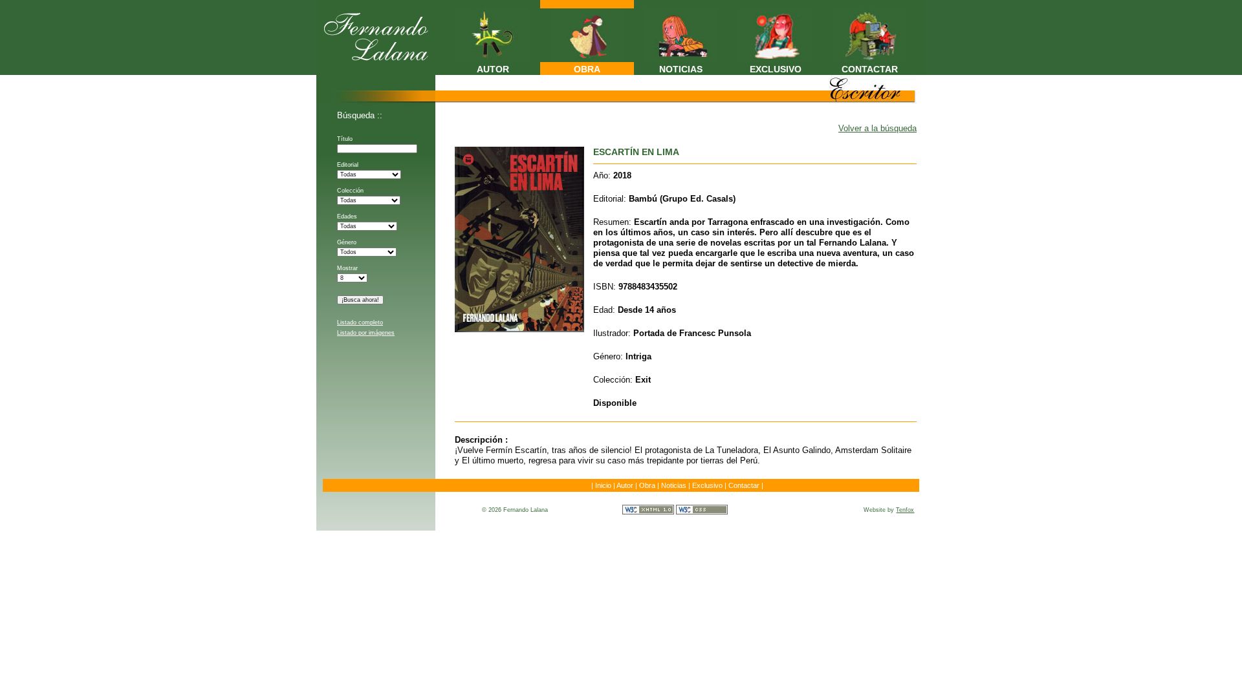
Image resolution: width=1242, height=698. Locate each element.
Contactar (743, 485)
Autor (624, 485)
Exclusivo (707, 485)
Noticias (673, 485)
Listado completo (360, 322)
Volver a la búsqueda (877, 128)
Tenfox (905, 510)
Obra (647, 485)
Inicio (603, 485)
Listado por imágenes (366, 333)
